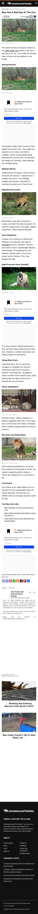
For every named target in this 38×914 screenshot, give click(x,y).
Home (3, 9)
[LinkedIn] (30, 592)
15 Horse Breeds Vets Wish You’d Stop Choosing (19, 875)
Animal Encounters (11, 676)
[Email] (33, 592)
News (7, 9)
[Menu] (3, 3)
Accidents (4, 676)
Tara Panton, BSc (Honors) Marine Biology (27, 17)
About (4, 587)
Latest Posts (11, 587)
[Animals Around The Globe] (19, 3)
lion (27, 178)
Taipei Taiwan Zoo (12, 51)
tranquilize (6, 245)
